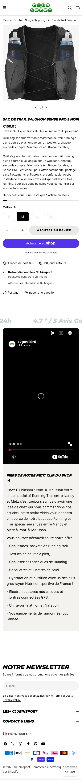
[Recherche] (70, 7)
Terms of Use (62, 695)
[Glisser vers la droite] (46, 108)
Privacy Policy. (12, 699)
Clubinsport (22, 767)
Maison (7, 20)
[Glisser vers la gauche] (36, 108)
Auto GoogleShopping (31, 20)
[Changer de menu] (4, 7)
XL (53, 218)
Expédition (25, 131)
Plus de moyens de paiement (41, 252)
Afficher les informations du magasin (31, 283)
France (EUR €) (18, 733)
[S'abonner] (75, 686)
